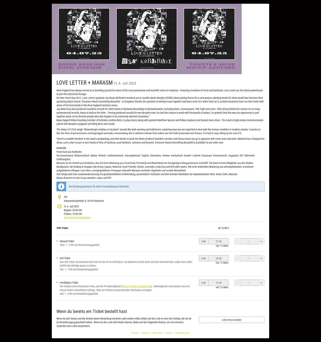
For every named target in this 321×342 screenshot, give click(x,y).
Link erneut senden (231, 319)
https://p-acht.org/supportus (136, 286)
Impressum (145, 333)
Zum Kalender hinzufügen (77, 217)
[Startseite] (147, 39)
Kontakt (135, 333)
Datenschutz (157, 333)
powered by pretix (182, 333)
